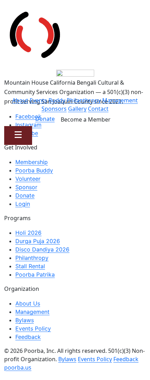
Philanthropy (84, 100)
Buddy (56, 100)
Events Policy (33, 328)
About (20, 100)
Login (22, 203)
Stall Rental (30, 266)
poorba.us (17, 367)
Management (120, 100)
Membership (31, 161)
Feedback (28, 336)
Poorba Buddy (34, 170)
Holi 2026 (28, 232)
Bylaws (24, 320)
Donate (45, 119)
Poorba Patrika (35, 274)
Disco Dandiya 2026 (42, 249)
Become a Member (86, 119)
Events (38, 100)
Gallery (77, 109)
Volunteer (27, 178)
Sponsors (54, 109)
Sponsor (26, 187)
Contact (98, 109)
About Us (27, 303)
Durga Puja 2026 (37, 241)
